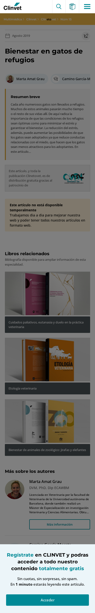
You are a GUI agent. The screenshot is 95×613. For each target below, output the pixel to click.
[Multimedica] (72, 6)
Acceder (48, 600)
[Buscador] (59, 6)
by (11, 6)
